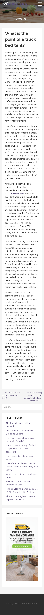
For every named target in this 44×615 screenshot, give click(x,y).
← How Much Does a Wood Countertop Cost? (11, 395)
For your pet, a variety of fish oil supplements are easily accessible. (21, 448)
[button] (40, 4)
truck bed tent (17, 193)
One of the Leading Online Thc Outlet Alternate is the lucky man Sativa (22, 466)
